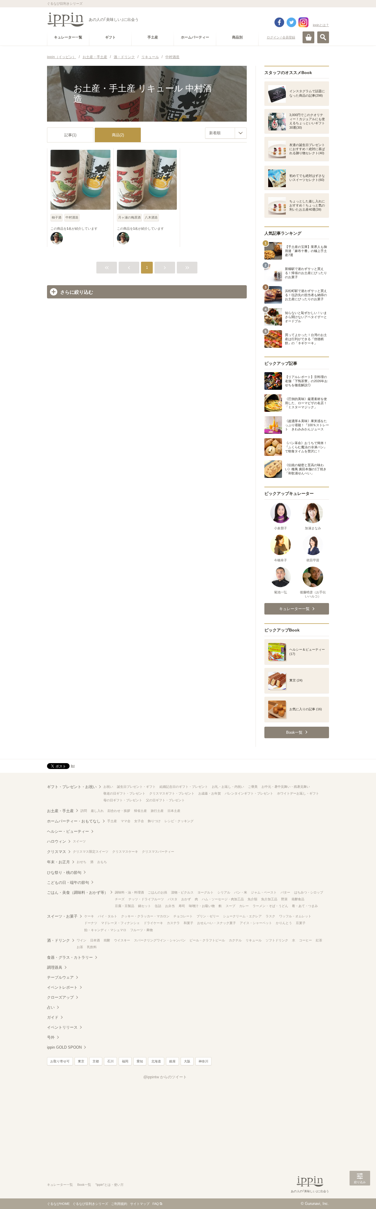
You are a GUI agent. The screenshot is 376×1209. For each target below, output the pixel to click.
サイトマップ (140, 1203)
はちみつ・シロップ (308, 892)
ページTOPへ (360, 1195)
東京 (81, 1061)
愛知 (140, 1061)
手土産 (112, 821)
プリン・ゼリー (208, 916)
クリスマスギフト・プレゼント (171, 793)
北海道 (156, 1061)
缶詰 (158, 906)
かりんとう (284, 923)
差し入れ (97, 810)
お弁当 (170, 906)
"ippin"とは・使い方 (109, 1184)
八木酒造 (151, 217)
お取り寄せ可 (60, 1061)
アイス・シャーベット (256, 923)
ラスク (270, 916)
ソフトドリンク (277, 940)
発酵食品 (297, 899)
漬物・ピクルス (182, 892)
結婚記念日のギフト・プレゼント (184, 786)
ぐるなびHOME (58, 1203)
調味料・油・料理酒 (129, 892)
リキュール (254, 940)
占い (51, 1007)
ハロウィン (56, 841)
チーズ (120, 899)
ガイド (52, 1017)
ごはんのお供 (157, 892)
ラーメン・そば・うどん (270, 906)
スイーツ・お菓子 (62, 916)
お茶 (80, 947)
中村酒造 (72, 217)
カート (308, 37)
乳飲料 (92, 947)
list (73, 766)
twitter (291, 22)
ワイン (81, 940)
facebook (279, 22)
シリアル (223, 892)
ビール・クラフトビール (207, 940)
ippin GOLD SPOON (64, 1047)
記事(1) (70, 135)
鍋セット (144, 906)
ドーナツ (90, 923)
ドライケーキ (153, 923)
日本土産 (173, 810)
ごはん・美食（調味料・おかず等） (77, 892)
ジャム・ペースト (264, 892)
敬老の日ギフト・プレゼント (124, 793)
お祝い (108, 786)
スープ (230, 906)
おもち (102, 862)
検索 (323, 37)
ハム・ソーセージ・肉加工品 (223, 899)
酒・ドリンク (58, 940)
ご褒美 (253, 786)
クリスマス (56, 851)
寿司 (182, 906)
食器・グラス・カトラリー (70, 957)
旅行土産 (157, 810)
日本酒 (95, 940)
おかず (186, 899)
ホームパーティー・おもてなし (73, 821)
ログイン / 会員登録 (281, 37)
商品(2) (118, 135)
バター (285, 892)
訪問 (83, 810)
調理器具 (54, 967)
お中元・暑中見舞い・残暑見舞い (285, 786)
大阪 (187, 1061)
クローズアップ (60, 997)
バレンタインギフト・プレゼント (249, 793)
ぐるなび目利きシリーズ (90, 1203)
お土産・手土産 (60, 811)
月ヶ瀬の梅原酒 (129, 217)
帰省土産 (140, 810)
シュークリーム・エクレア (242, 916)
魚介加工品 (269, 899)
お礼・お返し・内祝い (228, 786)
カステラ (173, 923)
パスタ (172, 899)
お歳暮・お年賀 (209, 793)
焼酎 (107, 940)
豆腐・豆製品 (124, 906)
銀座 (172, 1061)
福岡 (125, 1061)
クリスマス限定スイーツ (90, 851)
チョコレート (183, 916)
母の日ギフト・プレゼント (122, 800)
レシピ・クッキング (179, 821)
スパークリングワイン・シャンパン (160, 940)
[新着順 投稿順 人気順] (226, 133)
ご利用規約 (119, 1203)
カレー (244, 906)
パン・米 (240, 892)
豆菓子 (301, 923)
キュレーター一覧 (60, 1184)
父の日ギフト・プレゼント (165, 800)
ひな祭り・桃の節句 (64, 872)
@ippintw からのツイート (165, 1077)
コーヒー (305, 940)
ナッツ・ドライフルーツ (146, 899)
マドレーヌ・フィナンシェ (120, 923)
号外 (51, 1037)
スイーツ (79, 841)
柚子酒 (56, 217)
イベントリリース (62, 1027)
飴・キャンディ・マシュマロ (105, 930)
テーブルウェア (60, 977)
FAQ (155, 1203)
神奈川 (203, 1061)
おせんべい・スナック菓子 (216, 923)
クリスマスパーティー (158, 851)
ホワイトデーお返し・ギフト (298, 793)
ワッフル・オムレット (295, 916)
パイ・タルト (107, 916)
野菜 (284, 899)
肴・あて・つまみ (305, 906)
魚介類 (252, 899)
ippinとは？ (321, 25)
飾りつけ (154, 821)
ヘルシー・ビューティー (68, 831)
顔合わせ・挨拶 (119, 810)
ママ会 (125, 821)
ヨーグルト (205, 892)
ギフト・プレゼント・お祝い (72, 787)
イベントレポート (62, 987)
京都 (96, 1061)
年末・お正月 (58, 862)
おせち (81, 862)
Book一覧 (84, 1184)
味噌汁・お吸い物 (202, 906)
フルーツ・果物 (141, 930)
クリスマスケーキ (125, 851)
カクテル (235, 940)
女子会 (139, 821)
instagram (303, 22)
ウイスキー (122, 940)
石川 (110, 1061)
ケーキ (89, 916)
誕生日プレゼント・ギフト (136, 786)
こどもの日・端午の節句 (68, 882)
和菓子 (188, 923)
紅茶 (319, 940)
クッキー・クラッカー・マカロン (145, 916)
